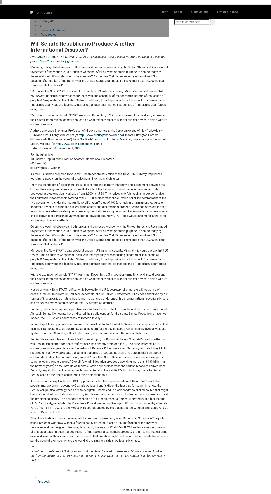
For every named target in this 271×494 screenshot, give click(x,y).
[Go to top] (1, 2)
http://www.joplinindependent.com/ (78, 144)
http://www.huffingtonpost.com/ (50, 139)
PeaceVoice (48, 34)
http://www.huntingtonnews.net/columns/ (105, 135)
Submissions (200, 12)
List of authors (227, 12)
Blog (165, 12)
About (178, 12)
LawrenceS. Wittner (53, 30)
